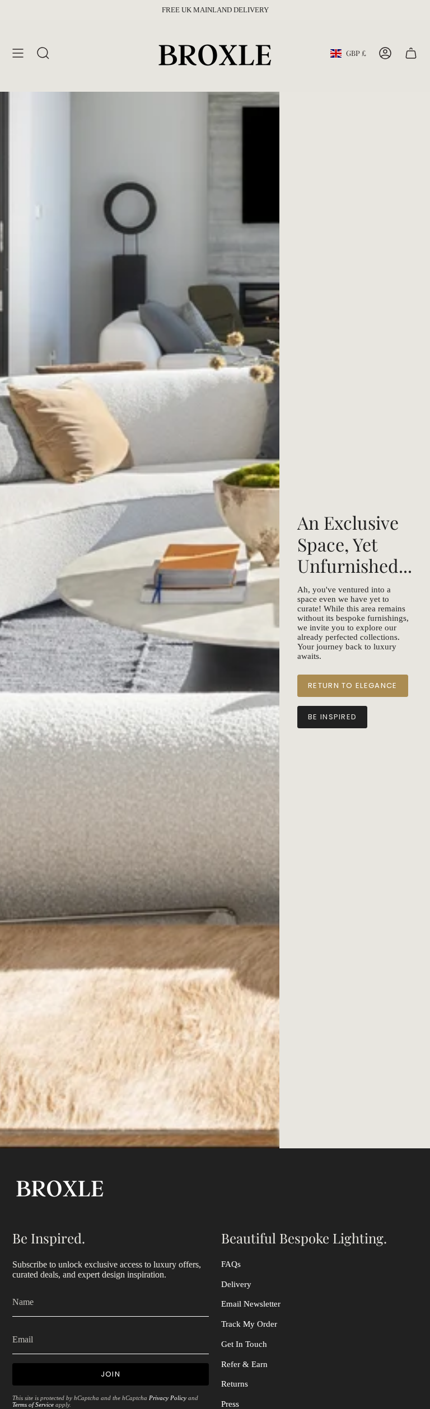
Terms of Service (33, 1404)
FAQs (231, 1264)
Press (230, 1403)
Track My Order (249, 1324)
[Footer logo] (60, 1187)
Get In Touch (244, 1344)
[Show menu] (18, 53)
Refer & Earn (244, 1364)
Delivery (236, 1284)
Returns (234, 1383)
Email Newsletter (251, 1303)
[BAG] (411, 53)
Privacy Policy (167, 1397)
